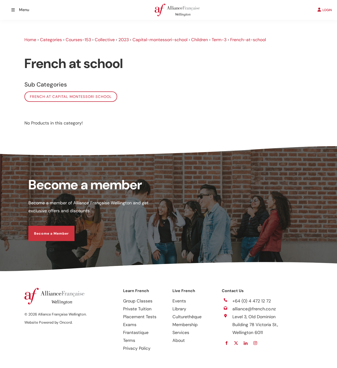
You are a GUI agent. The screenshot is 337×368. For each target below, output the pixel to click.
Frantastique (136, 332)
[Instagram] (255, 343)
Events (179, 301)
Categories (51, 39)
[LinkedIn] (245, 343)
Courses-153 (78, 39)
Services (180, 332)
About (178, 340)
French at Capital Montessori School (71, 96)
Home (30, 39)
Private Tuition (137, 309)
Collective (105, 39)
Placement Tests (139, 316)
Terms (129, 340)
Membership (185, 324)
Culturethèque (187, 316)
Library (179, 309)
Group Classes (137, 301)
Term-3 (219, 39)
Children (199, 39)
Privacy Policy (136, 348)
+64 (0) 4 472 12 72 (251, 301)
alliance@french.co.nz (254, 309)
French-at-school (248, 39)
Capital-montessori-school (159, 39)
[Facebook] (226, 343)
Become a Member (45, 230)
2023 (123, 39)
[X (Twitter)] (236, 343)
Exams (129, 324)
